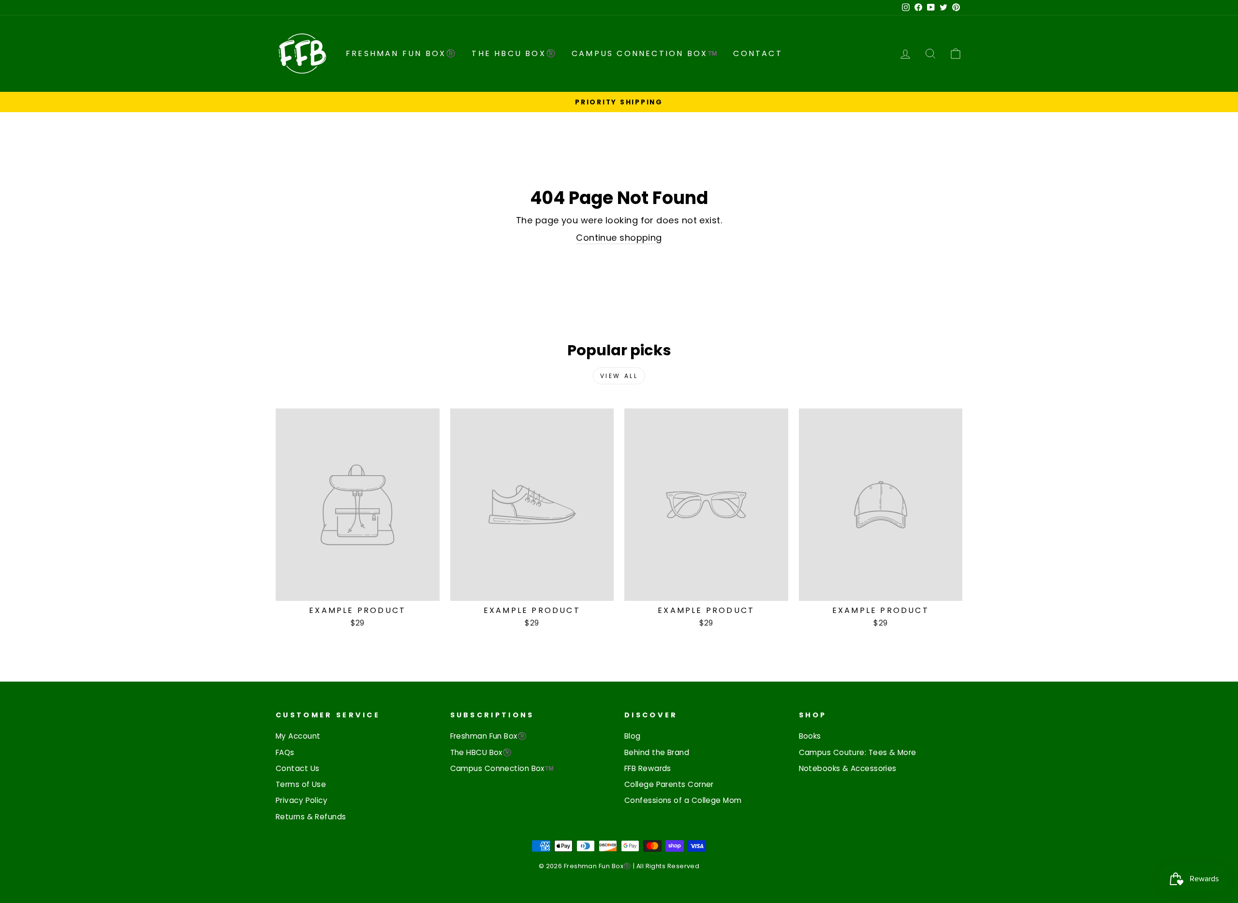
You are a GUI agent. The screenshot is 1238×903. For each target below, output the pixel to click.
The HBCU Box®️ (514, 53)
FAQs (285, 752)
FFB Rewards (647, 768)
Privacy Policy (301, 800)
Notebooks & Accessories (848, 768)
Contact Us (298, 768)
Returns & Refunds (311, 817)
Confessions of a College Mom (683, 800)
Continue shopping (619, 238)
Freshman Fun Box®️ (401, 53)
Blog (632, 736)
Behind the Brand (656, 752)
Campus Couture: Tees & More (857, 752)
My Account (298, 736)
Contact (757, 53)
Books (810, 736)
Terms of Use (301, 784)
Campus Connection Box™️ (645, 53)
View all (619, 376)
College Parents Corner (669, 784)
